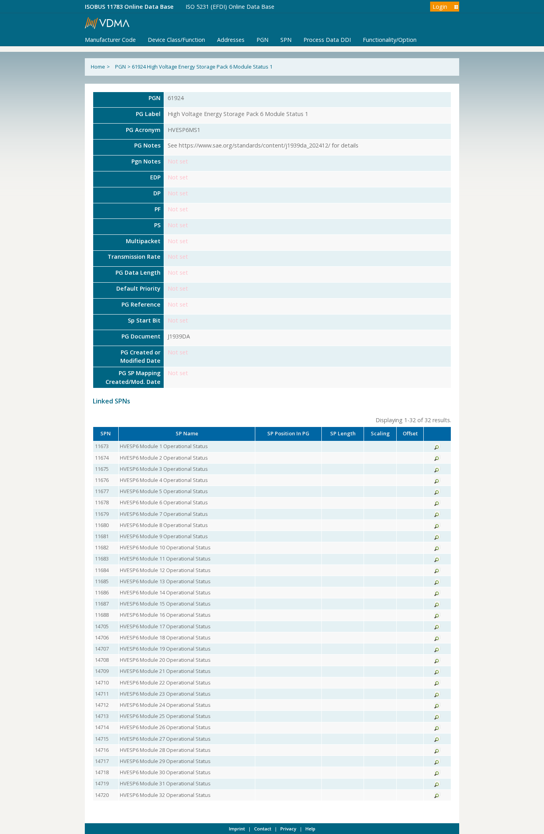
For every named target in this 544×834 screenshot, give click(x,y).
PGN (262, 39)
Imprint (237, 829)
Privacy (288, 829)
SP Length (343, 433)
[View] (437, 447)
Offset (410, 433)
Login (439, 6)
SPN (286, 39)
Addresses (231, 39)
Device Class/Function (176, 39)
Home (98, 66)
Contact (262, 829)
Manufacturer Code (110, 39)
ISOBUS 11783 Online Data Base (129, 6)
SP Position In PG (288, 433)
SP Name (187, 433)
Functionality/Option (390, 39)
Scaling (380, 433)
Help (310, 829)
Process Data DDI (327, 39)
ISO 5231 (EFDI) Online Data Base (230, 6)
